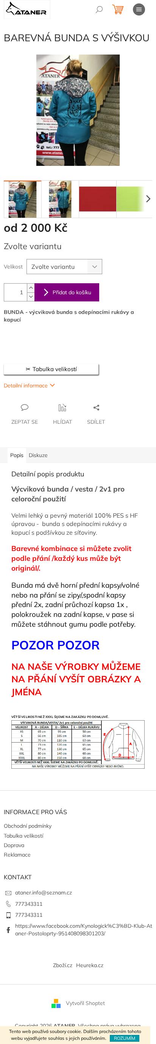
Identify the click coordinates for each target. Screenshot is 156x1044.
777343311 (28, 903)
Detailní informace (26, 385)
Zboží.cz (62, 965)
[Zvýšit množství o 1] (30, 288)
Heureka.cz (89, 965)
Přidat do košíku (72, 292)
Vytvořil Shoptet (85, 1002)
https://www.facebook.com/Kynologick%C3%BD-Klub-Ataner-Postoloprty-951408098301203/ (83, 929)
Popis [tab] (16, 455)
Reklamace (17, 854)
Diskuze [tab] (38, 455)
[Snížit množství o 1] (30, 296)
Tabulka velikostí (23, 835)
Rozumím (124, 1038)
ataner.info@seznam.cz (43, 892)
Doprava (14, 845)
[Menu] (139, 9)
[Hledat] (99, 9)
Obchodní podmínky (27, 825)
